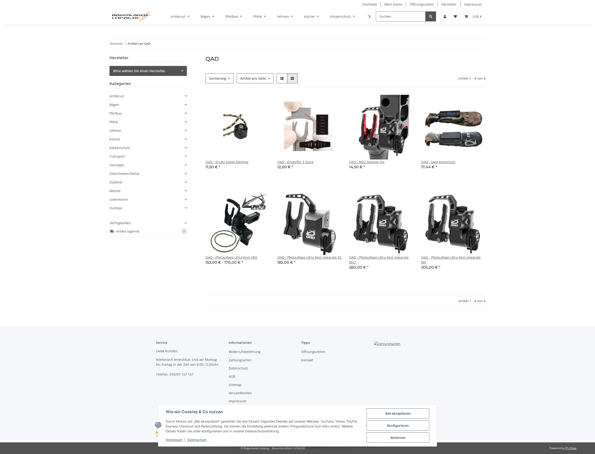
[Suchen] (430, 16)
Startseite (369, 4)
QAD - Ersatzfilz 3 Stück (295, 162)
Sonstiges (116, 165)
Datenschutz (197, 440)
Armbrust (116, 96)
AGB (232, 376)
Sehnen (115, 130)
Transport (117, 156)
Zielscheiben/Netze (124, 173)
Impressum (174, 440)
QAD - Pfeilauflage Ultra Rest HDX (231, 257)
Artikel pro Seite (253, 78)
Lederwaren (118, 199)
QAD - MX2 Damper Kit (366, 162)
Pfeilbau (115, 113)
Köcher (114, 139)
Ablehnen (398, 438)
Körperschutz (119, 148)
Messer (115, 191)
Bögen (114, 104)
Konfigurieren (398, 425)
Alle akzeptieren (398, 413)
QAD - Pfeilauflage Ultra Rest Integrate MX (451, 259)
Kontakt (307, 360)
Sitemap (235, 385)
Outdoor (115, 208)
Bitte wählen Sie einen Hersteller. (139, 71)
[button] (445, 16)
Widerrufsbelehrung (245, 351)
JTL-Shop (570, 448)
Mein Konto (393, 4)
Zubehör (116, 182)
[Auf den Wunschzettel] (262, 103)
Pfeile (113, 122)
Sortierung (217, 78)
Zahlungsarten (240, 360)
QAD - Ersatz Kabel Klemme (226, 162)
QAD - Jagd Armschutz (438, 162)
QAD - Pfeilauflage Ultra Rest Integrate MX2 (379, 259)
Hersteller (449, 4)
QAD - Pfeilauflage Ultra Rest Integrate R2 (309, 257)
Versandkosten (240, 393)
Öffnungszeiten (422, 4)
